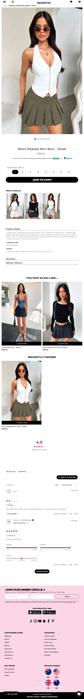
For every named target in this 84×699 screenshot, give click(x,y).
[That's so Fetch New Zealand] (56, 683)
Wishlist (47, 655)
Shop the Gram (9, 672)
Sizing (6, 639)
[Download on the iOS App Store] (34, 614)
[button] (15, 172)
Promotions (8, 655)
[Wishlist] (71, 1)
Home (5, 5)
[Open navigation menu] (4, 1)
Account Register (50, 639)
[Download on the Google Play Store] (49, 614)
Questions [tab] (22, 471)
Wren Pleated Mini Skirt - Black (55, 347)
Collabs (6, 675)
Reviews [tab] (10, 471)
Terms (74, 602)
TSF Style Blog (9, 669)
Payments (8, 649)
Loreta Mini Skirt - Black (11, 347)
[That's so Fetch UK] (48, 683)
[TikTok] (31, 621)
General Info (8, 652)
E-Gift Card (48, 642)
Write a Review (69, 477)
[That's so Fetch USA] (56, 672)
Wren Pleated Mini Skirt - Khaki (22, 5)
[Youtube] (40, 621)
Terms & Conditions (51, 652)
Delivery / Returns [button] (14, 263)
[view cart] (79, 1)
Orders (6, 642)
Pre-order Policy (50, 649)
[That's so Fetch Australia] (48, 672)
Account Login (49, 636)
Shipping (7, 636)
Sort (57, 485)
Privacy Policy (49, 645)
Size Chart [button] (10, 259)
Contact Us (8, 658)
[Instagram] (35, 621)
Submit (67, 596)
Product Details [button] (13, 229)
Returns (7, 645)
